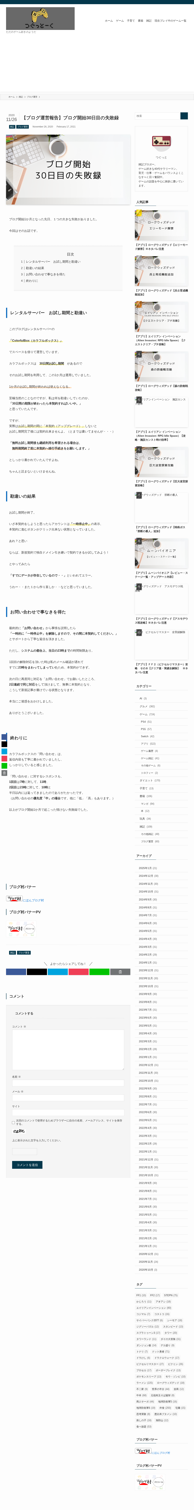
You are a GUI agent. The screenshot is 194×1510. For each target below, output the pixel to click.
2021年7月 (148, 1198)
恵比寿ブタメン (165, 1414)
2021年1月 (148, 1246)
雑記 (12, 127)
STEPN (171, 1295)
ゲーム (147, 714)
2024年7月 (148, 915)
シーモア (174, 1320)
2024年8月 (148, 907)
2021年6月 (148, 1206)
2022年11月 (148, 1072)
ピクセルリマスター (150, 1364)
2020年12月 (148, 1253)
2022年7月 (148, 1104)
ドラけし (143, 1357)
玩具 (145, 818)
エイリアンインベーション (153, 1307)
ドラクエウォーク (166, 1357)
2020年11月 (148, 1261)
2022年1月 (148, 1151)
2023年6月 (148, 1017)
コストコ (161, 1314)
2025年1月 (148, 868)
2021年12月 (148, 1159)
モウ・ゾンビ (175, 1376)
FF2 (155, 1295)
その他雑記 (150, 834)
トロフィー (149, 772)
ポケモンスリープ (148, 1376)
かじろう (143, 1301)
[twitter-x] (175, 2)
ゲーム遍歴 (149, 751)
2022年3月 (148, 1135)
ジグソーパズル (147, 1326)
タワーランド (146, 1339)
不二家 (142, 1389)
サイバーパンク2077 (149, 1320)
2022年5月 (148, 1120)
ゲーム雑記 (150, 758)
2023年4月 (148, 1033)
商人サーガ (145, 1401)
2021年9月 (148, 1182)
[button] (16, 972)
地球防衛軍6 (145, 1407)
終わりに (32, 280)
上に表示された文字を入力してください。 (37, 1140)
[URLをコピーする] (120, 972)
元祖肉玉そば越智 (162, 1395)
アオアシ (163, 1301)
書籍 (146, 796)
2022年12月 (148, 1065)
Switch (147, 736)
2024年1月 (148, 962)
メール (17, 1091)
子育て (146, 788)
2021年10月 (148, 1175)
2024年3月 (148, 946)
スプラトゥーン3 (148, 1332)
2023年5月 (148, 1025)
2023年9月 (148, 993)
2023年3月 (148, 1041)
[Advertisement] (97, 65)
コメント (19, 1026)
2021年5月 (148, 1214)
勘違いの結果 (35, 268)
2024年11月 (148, 883)
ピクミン (175, 1364)
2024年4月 (148, 938)
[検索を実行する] (184, 115)
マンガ (147, 803)
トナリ (142, 1351)
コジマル (143, 1314)
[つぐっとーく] (40, 18)
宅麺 (180, 1407)
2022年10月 (148, 1080)
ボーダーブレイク (168, 1370)
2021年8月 (148, 1190)
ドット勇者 (160, 1351)
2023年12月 (148, 970)
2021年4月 (148, 1222)
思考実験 (143, 1414)
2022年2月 (148, 1143)
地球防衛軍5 (167, 1401)
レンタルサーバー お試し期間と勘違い (53, 261)
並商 (179, 1389)
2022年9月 (148, 1088)
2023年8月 (148, 1001)
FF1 (141, 1295)
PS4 (146, 721)
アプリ (148, 743)
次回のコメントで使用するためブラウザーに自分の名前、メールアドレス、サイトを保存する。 (69, 1122)
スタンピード (173, 1326)
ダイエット (150, 780)
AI (143, 698)
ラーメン (144, 1382)
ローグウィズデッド (170, 1382)
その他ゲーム (150, 765)
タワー (170, 1332)
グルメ (147, 706)
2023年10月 (148, 986)
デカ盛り (167, 1345)
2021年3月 (148, 1230)
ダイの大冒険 (171, 1339)
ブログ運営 (22, 127)
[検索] (185, 2)
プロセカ (143, 1370)
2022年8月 (148, 1096)
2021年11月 (148, 1167)
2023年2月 (148, 1049)
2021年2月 (148, 1238)
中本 (141, 1395)
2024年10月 (148, 891)
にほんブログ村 (33, 900)
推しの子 (143, 1420)
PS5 (146, 729)
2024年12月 (148, 875)
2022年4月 (148, 1127)
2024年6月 (148, 923)
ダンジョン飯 (146, 1345)
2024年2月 (148, 954)
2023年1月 (148, 1057)
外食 (165, 1407)
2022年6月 (148, 1112)
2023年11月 (148, 978)
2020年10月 (148, 1269)
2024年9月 (148, 899)
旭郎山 (162, 1420)
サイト (16, 1106)
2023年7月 (148, 1009)
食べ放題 (143, 1426)
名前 (16, 1076)
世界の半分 (160, 1389)
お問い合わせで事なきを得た (45, 274)
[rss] (180, 2)
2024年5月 (148, 930)
